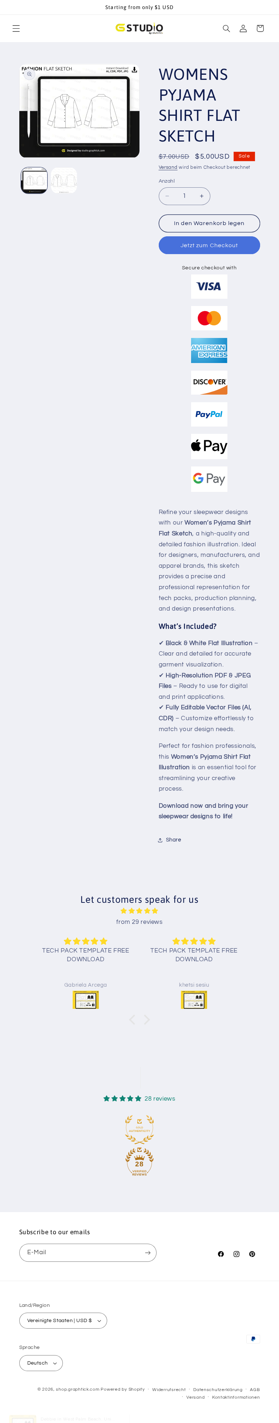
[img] (139, 911)
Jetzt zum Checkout (209, 245)
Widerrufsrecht (169, 1390)
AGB (255, 1390)
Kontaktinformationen (236, 1397)
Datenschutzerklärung (218, 1390)
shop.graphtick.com (77, 1389)
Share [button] (173, 840)
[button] (16, 28)
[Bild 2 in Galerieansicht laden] (64, 180)
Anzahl (167, 181)
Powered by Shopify (123, 1389)
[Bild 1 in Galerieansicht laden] (34, 180)
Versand (168, 167)
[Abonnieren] (147, 1252)
